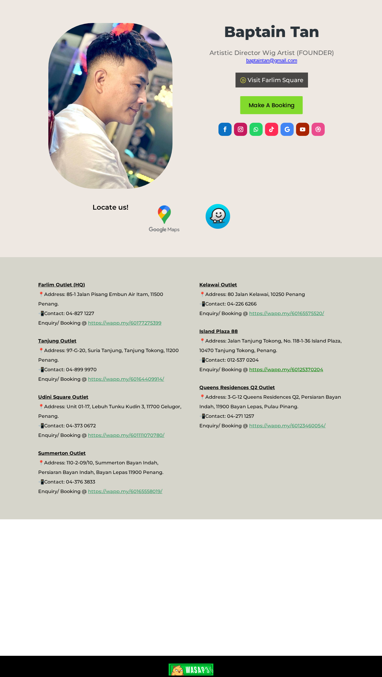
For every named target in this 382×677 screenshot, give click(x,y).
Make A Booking (271, 105)
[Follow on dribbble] (318, 129)
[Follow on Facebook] (225, 129)
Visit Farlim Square (275, 80)
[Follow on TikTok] (271, 129)
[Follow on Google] (287, 129)
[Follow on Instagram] (240, 129)
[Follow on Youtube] (302, 129)
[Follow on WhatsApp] (256, 129)
